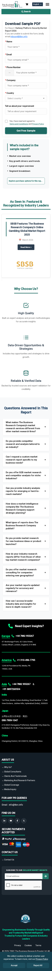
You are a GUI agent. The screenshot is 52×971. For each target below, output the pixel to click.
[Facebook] (17, 820)
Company (10, 80)
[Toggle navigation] (47, 4)
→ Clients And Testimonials (14, 776)
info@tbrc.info (16, 804)
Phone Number (13, 67)
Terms (38, 945)
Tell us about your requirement (19, 106)
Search (27, 11)
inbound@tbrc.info (19, 36)
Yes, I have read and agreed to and (26, 122)
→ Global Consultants (11, 771)
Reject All (38, 965)
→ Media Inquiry (9, 789)
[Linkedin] (4, 820)
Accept (14, 965)
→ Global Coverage (10, 785)
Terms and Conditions (18, 124)
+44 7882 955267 (25, 636)
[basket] (27, 4)
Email (8, 54)
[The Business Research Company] (12, 4)
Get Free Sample (26, 130)
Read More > (27, 247)
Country (9, 93)
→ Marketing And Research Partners (18, 780)
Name (8, 41)
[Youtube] (10, 820)
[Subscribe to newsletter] (45, 876)
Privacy (17, 945)
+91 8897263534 (11, 689)
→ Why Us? (7, 767)
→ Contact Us (8, 860)
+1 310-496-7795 (26, 660)
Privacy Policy (38, 124)
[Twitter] (23, 820)
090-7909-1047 (10, 720)
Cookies (28, 945)
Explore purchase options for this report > (27, 181)
